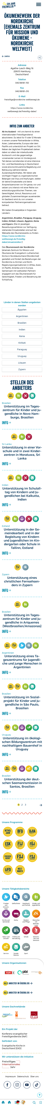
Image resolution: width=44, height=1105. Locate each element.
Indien (22, 329)
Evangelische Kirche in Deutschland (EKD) (13, 1047)
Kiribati (22, 343)
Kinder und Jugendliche (18, 396)
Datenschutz (23, 1076)
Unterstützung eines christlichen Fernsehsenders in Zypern (22, 581)
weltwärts (11, 396)
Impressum (10, 1076)
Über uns (34, 1076)
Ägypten (22, 309)
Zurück (7, 56)
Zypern (22, 369)
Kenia (22, 336)
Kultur (16, 920)
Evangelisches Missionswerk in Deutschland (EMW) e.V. (34, 1015)
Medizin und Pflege (26, 921)
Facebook (7, 1084)
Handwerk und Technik (25, 567)
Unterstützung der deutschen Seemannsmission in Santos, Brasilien (22, 783)
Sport (26, 953)
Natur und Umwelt (29, 727)
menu (38, 4)
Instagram (17, 1084)
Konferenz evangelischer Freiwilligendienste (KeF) (14, 1035)
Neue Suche (34, 1102)
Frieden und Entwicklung (22, 645)
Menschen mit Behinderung (36, 922)
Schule (25, 396)
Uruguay (22, 356)
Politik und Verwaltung (16, 938)
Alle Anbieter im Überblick (16, 983)
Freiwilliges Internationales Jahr (14, 1065)
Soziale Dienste (32, 396)
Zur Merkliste (40, 1102)
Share (40, 57)
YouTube (27, 1084)
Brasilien (22, 323)
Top (39, 1095)
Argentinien (22, 316)
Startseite (3, 1102)
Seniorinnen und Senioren (36, 938)
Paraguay (22, 349)
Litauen (22, 362)
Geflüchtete (16, 903)
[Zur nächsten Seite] (40, 805)
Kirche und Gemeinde (22, 519)
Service (29, 768)
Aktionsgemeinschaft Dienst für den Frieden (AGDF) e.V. (20, 1015)
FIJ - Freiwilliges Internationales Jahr (7, 519)
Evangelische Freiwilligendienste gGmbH (7, 1015)
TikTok (36, 1084)
